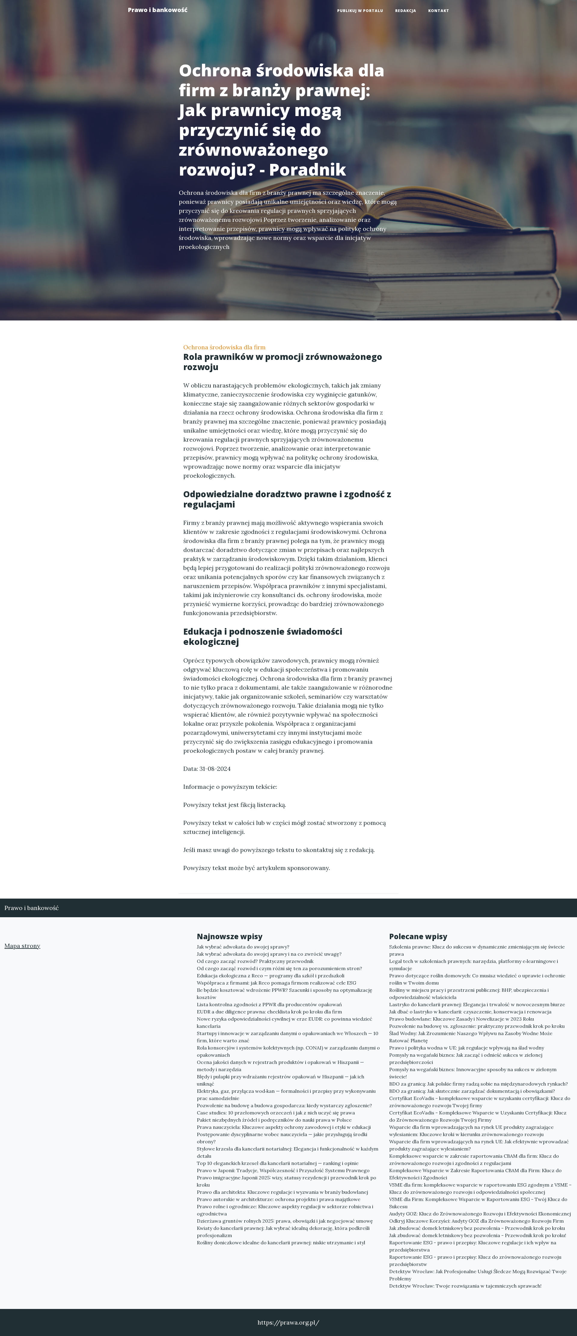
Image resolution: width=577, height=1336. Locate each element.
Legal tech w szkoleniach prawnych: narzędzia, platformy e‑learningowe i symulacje (473, 964)
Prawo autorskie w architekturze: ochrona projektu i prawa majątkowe (278, 1199)
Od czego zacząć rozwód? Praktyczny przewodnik (255, 961)
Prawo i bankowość (158, 10)
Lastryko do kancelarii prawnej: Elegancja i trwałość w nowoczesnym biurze (477, 1004)
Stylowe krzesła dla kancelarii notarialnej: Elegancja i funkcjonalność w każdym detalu (287, 1152)
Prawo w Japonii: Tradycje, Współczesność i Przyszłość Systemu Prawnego (283, 1170)
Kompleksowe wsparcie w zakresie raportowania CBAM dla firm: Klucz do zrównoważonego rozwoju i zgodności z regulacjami (474, 1159)
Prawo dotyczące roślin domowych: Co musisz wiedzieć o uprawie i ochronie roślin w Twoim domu (477, 979)
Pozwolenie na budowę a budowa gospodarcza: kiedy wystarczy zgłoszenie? (284, 1105)
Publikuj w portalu (360, 10)
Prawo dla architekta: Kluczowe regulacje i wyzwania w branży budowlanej (282, 1192)
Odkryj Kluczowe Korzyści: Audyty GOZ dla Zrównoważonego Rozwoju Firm (476, 1221)
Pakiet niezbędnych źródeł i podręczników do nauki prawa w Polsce (274, 1120)
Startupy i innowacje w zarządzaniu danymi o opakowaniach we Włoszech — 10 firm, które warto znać (287, 1036)
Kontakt (438, 10)
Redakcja (405, 10)
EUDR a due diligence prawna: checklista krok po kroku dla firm (269, 1012)
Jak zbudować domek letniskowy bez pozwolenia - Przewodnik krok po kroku (477, 1228)
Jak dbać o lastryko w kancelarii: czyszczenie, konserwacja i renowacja (470, 1012)
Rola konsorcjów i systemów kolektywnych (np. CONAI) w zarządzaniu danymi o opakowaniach (288, 1051)
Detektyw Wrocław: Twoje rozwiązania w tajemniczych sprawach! (465, 1286)
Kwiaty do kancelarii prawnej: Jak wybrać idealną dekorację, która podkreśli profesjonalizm (283, 1231)
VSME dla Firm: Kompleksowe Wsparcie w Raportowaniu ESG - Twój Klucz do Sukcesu (478, 1202)
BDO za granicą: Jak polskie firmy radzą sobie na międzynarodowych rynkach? (478, 1084)
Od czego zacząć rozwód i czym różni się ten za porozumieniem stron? (279, 968)
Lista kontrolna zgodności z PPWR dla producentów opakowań (269, 1004)
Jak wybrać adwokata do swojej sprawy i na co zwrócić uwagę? (269, 954)
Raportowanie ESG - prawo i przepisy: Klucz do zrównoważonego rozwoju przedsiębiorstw (475, 1260)
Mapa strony (22, 945)
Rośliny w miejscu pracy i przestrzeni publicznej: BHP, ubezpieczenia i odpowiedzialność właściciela (469, 993)
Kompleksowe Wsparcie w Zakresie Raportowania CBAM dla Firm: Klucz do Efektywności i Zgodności (475, 1174)
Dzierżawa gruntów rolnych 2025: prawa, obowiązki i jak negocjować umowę (285, 1221)
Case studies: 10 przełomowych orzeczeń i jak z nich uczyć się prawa (276, 1113)
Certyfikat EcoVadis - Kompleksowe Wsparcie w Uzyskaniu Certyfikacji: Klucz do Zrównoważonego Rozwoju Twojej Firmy (477, 1116)
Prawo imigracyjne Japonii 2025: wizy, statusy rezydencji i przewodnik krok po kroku (286, 1181)
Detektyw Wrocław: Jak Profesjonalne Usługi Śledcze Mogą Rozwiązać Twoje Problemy (477, 1275)
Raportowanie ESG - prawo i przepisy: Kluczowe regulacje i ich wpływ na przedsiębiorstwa (472, 1246)
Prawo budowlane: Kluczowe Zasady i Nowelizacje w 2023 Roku (461, 1019)
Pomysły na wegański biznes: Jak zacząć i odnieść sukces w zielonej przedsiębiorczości (465, 1058)
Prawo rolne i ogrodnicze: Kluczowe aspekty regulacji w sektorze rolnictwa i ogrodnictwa (285, 1210)
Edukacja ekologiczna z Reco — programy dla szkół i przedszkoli (270, 976)
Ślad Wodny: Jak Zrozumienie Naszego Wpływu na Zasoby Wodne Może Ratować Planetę (470, 1036)
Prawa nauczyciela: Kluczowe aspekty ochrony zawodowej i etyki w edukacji (284, 1127)
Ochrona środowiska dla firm (224, 347)
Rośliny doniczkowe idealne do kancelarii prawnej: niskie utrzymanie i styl (281, 1242)
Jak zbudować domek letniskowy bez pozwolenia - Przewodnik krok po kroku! (477, 1235)
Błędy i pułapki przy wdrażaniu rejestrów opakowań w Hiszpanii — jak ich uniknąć (280, 1080)
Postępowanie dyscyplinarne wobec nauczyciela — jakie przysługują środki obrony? (282, 1137)
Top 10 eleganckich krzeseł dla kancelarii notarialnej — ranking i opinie (278, 1163)
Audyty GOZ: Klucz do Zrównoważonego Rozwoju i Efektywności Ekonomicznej (480, 1214)
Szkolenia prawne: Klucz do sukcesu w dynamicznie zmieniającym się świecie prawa (477, 950)
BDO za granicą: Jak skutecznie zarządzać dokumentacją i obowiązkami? (472, 1091)
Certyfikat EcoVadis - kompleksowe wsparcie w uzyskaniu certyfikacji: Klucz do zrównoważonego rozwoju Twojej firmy (479, 1101)
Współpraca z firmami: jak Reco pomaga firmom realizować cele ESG (276, 983)
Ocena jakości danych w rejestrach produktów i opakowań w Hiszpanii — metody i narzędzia (280, 1065)
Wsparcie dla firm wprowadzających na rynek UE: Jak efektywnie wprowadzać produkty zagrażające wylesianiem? (479, 1145)
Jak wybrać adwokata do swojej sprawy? (243, 947)
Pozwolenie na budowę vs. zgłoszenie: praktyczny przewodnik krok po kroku (477, 1026)
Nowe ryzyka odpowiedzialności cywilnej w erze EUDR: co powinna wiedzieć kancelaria (284, 1022)
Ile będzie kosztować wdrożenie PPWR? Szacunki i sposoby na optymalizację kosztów (284, 993)
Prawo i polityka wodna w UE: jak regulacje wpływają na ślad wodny (466, 1048)
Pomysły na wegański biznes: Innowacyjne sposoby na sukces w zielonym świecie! (473, 1073)
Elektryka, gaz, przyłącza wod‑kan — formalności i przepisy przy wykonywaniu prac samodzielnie (286, 1094)
